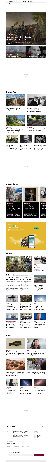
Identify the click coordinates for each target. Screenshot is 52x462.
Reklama (26, 431)
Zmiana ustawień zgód (18, 432)
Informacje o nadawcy (17, 435)
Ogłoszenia (26, 432)
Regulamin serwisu (17, 434)
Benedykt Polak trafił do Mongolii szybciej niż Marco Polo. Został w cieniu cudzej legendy (14, 55)
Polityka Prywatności (17, 431)
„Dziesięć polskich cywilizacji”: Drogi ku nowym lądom (19, 38)
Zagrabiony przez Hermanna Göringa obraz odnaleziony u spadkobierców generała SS (30, 208)
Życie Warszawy (37, 439)
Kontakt (7, 432)
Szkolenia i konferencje (11, 443)
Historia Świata (19, 5)
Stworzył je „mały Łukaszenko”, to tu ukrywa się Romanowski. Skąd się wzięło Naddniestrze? (14, 208)
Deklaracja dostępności (18, 436)
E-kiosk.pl (36, 431)
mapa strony (8, 446)
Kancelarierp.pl (37, 436)
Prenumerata (27, 434)
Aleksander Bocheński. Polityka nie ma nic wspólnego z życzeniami (35, 55)
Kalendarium (16, 446)
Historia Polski (10, 5)
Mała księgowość (37, 435)
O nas (7, 431)
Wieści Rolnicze (37, 437)
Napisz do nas (9, 434)
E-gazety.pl (36, 432)
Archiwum (26, 435)
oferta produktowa (26, 446)
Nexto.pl (36, 434)
